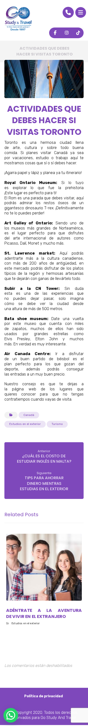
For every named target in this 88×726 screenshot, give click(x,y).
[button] (80, 12)
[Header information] (68, 12)
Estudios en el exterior (25, 424)
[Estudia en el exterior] (18, 18)
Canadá (28, 415)
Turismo (57, 424)
